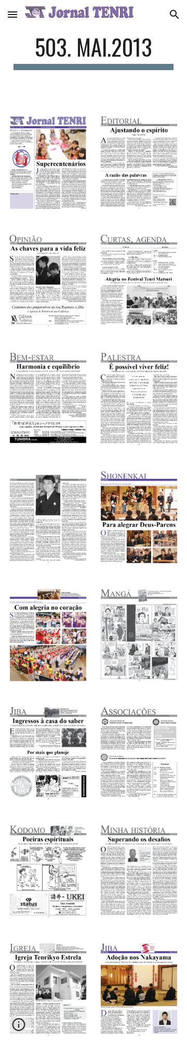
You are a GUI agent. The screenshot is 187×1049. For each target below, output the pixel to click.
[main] (93, 51)
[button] (12, 14)
